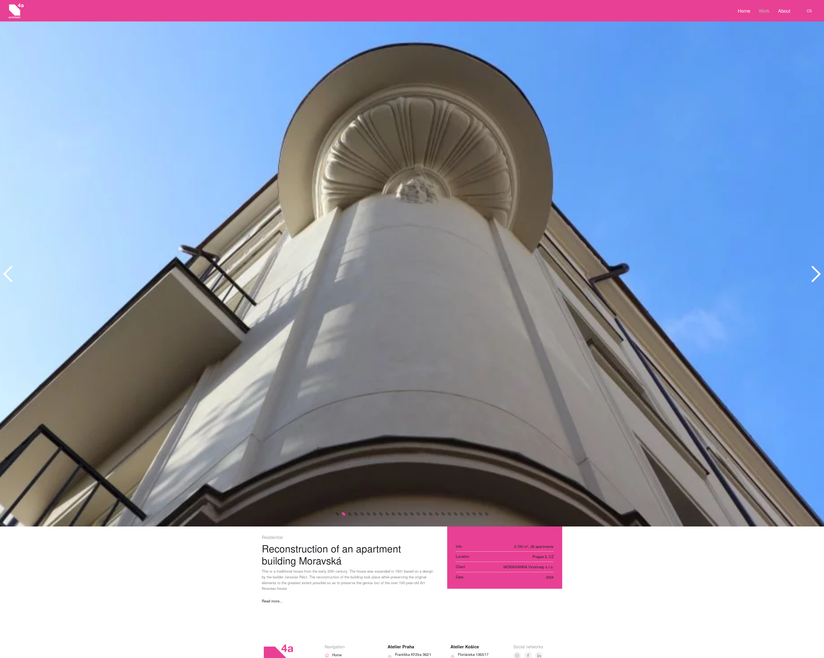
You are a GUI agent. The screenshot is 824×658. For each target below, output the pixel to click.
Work (764, 10)
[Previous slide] (8, 274)
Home (744, 10)
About (784, 10)
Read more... (272, 601)
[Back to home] (16, 10)
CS (809, 10)
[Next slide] (816, 274)
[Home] (327, 654)
